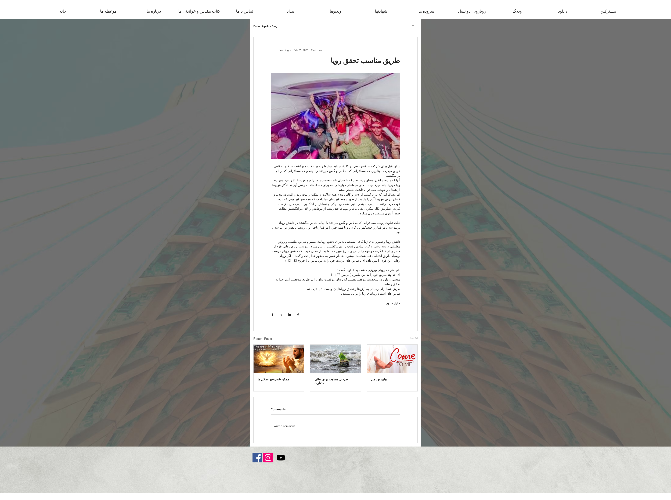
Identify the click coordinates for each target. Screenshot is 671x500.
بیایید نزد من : (379, 379)
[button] (413, 26)
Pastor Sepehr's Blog (265, 26)
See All (414, 338)
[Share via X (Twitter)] (281, 314)
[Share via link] (298, 314)
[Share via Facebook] (272, 314)
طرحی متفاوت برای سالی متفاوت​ (331, 381)
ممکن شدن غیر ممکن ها (273, 379)
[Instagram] (268, 457)
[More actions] (398, 50)
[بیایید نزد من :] (392, 359)
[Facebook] (257, 457)
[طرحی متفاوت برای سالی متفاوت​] (335, 359)
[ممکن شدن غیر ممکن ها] (279, 359)
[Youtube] (281, 457)
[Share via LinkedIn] (289, 314)
